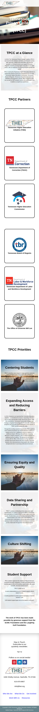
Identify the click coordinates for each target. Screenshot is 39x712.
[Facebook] (24, 662)
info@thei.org (19, 686)
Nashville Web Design (19, 710)
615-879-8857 (19, 682)
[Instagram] (14, 662)
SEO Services (29, 710)
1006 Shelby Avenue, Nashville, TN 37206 (19, 677)
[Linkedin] (19, 662)
